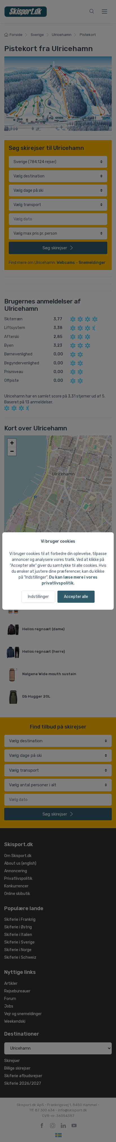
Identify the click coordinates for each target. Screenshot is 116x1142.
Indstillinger (38, 596)
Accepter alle (76, 596)
